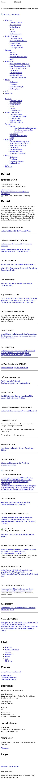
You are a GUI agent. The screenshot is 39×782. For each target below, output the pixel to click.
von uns (12, 52)
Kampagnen (9, 61)
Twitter (3, 766)
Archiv (12, 59)
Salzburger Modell (16, 73)
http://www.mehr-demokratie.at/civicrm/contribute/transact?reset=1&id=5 (15, 192)
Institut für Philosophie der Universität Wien (16, 231)
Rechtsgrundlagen (16, 45)
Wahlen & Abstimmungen (18, 57)
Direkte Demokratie (12, 36)
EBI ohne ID (14, 70)
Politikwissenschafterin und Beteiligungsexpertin (10, 382)
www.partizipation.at (23, 383)
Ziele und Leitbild (16, 22)
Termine (8, 50)
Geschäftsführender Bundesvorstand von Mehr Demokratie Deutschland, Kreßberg (17, 397)
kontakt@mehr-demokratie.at (11, 672)
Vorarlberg (13, 84)
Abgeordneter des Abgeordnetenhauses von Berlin (18, 264)
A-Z (6, 91)
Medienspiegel (15, 89)
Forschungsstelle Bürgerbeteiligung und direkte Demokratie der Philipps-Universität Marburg (17, 590)
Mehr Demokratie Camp (18, 68)
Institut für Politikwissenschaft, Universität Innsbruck (19, 411)
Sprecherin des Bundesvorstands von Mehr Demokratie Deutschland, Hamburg (15, 503)
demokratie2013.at (16, 75)
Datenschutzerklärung (8, 679)
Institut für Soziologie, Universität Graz (14, 368)
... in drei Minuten (16, 38)
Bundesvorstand (15, 25)
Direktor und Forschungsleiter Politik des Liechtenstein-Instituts (15, 464)
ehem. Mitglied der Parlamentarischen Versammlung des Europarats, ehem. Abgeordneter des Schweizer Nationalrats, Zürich (19, 336)
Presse (7, 80)
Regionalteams (15, 27)
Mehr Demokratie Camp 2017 (20, 66)
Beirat (12, 29)
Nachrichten (14, 82)
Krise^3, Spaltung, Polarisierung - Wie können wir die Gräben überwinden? (25, 130)
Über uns (8, 20)
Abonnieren (5, 748)
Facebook (9, 766)
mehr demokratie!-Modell (18, 41)
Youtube (16, 766)
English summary (15, 34)
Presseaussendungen (17, 87)
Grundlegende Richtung (9, 677)
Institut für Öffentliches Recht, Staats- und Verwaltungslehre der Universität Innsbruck (16, 250)
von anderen (14, 54)
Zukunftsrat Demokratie (18, 77)
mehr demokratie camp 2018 (19, 64)
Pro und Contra (15, 43)
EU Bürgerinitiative (16, 48)
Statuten (12, 32)
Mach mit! (8, 93)
